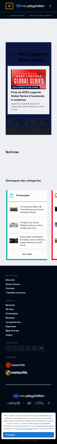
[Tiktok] (21, 348)
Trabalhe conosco (16, 292)
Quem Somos (13, 284)
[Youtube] (41, 348)
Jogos (9, 334)
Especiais (11, 326)
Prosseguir (10, 435)
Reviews (10, 317)
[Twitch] (28, 348)
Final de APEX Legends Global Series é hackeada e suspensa (27, 95)
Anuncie (10, 279)
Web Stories (12, 330)
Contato (10, 288)
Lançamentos (13, 322)
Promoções (12, 313)
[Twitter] (35, 348)
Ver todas (27, 254)
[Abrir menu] (9, 6)
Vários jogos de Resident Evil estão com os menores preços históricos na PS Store (32, 240)
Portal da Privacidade (24, 429)
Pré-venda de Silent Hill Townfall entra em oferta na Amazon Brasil (32, 209)
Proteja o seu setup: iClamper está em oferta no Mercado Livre (31, 225)
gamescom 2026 (17, 15)
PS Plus (10, 309)
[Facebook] (8, 348)
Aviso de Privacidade (45, 426)
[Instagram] (15, 348)
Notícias (10, 305)
